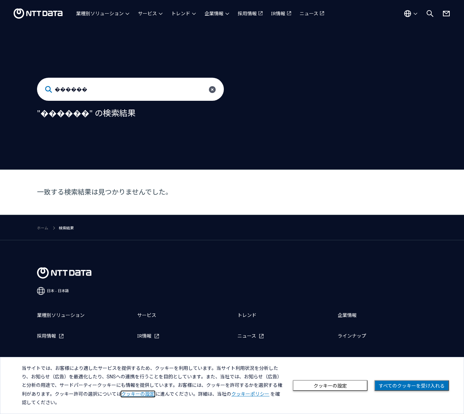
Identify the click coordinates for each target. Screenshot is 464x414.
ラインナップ (352, 336)
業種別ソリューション (100, 13)
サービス (147, 13)
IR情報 (278, 13)
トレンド (180, 13)
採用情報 (247, 13)
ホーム (42, 227)
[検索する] (48, 89)
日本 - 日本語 (58, 290)
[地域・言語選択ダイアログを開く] (411, 14)
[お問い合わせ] (446, 14)
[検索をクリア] (212, 89)
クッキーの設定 (330, 386)
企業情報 (214, 13)
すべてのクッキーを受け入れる (412, 386)
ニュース (309, 13)
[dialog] (232, 385)
